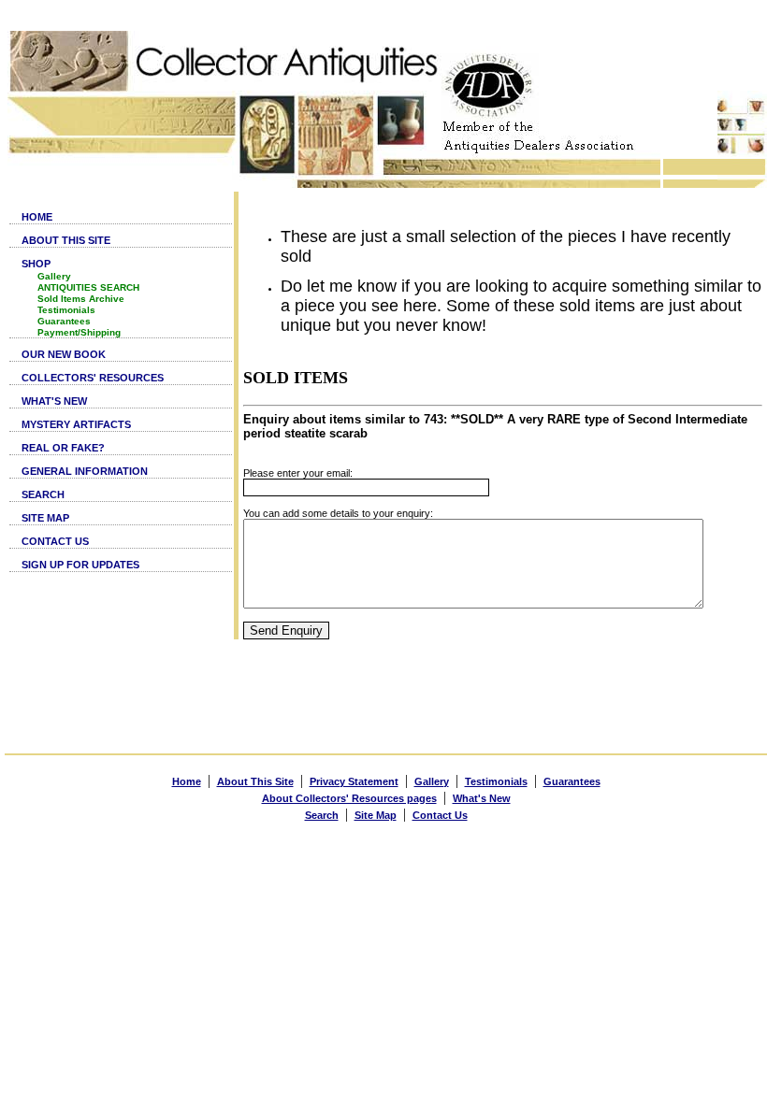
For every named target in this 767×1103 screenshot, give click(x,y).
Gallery (54, 276)
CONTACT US (55, 541)
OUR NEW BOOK (64, 354)
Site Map (376, 815)
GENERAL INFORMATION (85, 471)
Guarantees (64, 321)
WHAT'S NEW (54, 401)
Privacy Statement (354, 781)
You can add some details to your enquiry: (338, 513)
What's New (482, 798)
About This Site (255, 781)
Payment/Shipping (79, 332)
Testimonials (66, 310)
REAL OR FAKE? (63, 447)
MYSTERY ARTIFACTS (76, 424)
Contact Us (440, 815)
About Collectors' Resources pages (349, 798)
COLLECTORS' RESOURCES (93, 377)
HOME (37, 216)
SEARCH (43, 494)
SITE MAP (45, 517)
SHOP (36, 263)
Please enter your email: (298, 473)
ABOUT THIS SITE (66, 240)
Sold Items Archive (80, 299)
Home (186, 781)
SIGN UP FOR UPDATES (80, 564)
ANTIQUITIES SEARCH (88, 287)
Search (322, 815)
